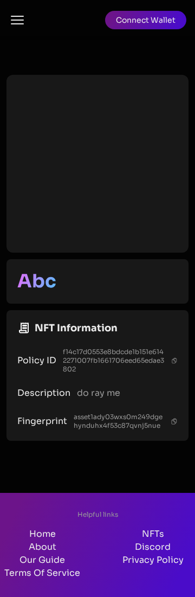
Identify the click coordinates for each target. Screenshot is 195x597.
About (42, 547)
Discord (153, 547)
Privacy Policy (153, 560)
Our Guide (42, 560)
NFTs (153, 534)
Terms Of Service (42, 573)
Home (42, 534)
